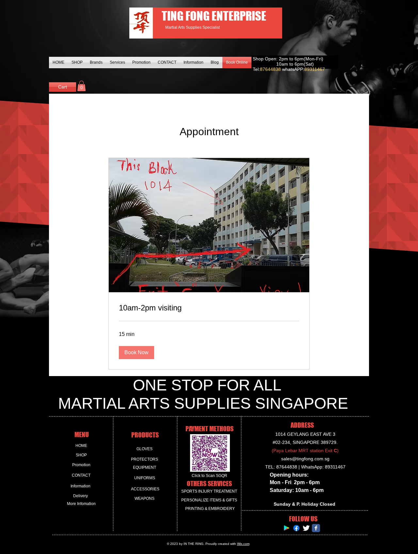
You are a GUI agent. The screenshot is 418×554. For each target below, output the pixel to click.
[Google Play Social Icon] (286, 528)
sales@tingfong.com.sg (305, 458)
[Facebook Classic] (316, 528)
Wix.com (243, 544)
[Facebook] (296, 528)
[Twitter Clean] (306, 528)
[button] (81, 86)
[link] (209, 308)
